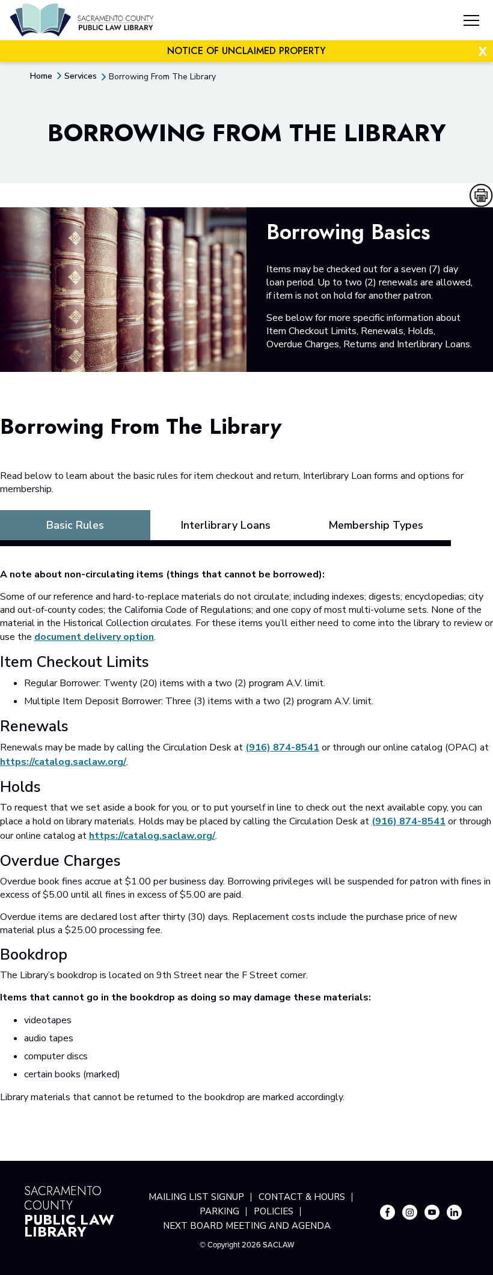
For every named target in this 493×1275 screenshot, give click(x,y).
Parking (219, 1211)
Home (41, 76)
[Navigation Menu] (471, 22)
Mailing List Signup (196, 1197)
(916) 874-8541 (282, 747)
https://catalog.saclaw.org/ (63, 761)
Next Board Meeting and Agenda (247, 1226)
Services (80, 76)
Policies (273, 1211)
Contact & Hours (302, 1197)
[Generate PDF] (481, 195)
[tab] (75, 525)
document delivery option (94, 637)
